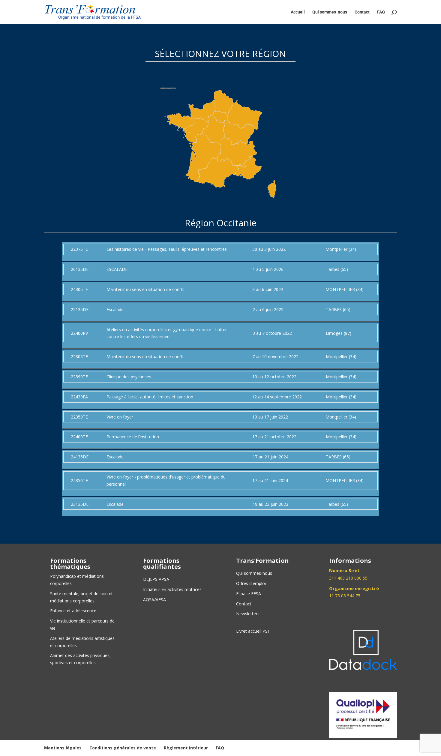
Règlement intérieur (186, 748)
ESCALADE (117, 269)
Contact (362, 12)
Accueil (298, 12)
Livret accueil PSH (253, 631)
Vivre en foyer (119, 417)
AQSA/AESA (154, 599)
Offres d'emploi (251, 583)
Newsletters (248, 613)
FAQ (381, 12)
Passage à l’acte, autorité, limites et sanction (149, 397)
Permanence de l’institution (132, 437)
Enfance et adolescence (73, 611)
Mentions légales (63, 748)
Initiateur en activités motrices (172, 589)
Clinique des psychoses (128, 377)
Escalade (115, 309)
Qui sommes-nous (329, 12)
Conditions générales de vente (122, 748)
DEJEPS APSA (156, 579)
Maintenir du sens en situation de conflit (145, 289)
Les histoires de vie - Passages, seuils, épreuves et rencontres (166, 249)
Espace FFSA (248, 593)
